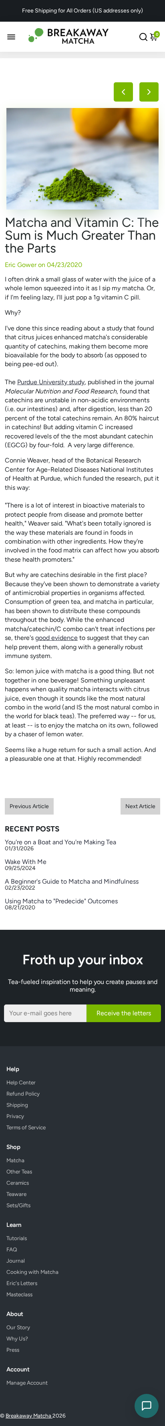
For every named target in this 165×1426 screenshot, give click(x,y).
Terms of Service (26, 1127)
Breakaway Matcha (29, 1415)
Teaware (16, 1194)
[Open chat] (147, 1406)
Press (12, 1350)
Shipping (17, 1105)
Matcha (15, 1160)
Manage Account (27, 1382)
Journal (15, 1260)
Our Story (18, 1327)
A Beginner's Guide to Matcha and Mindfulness (72, 881)
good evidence (56, 638)
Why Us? (17, 1338)
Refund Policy (23, 1093)
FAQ (11, 1249)
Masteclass (19, 1294)
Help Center (21, 1082)
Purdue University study (51, 382)
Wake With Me (25, 862)
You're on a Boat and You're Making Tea (60, 842)
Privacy (15, 1116)
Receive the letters (124, 1013)
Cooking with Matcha (32, 1272)
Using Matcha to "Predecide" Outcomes (61, 901)
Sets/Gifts (18, 1205)
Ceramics (17, 1183)
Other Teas (19, 1171)
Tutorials (16, 1238)
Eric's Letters (21, 1283)
